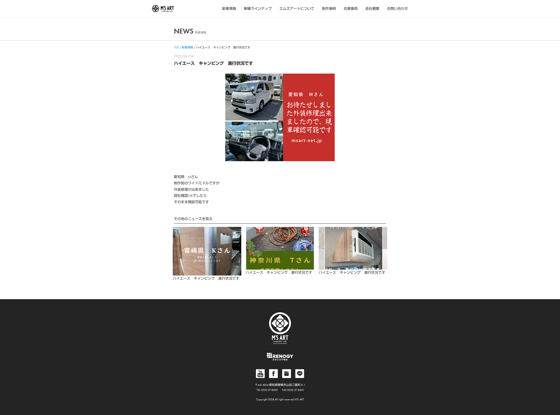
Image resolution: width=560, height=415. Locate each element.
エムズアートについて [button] (296, 8)
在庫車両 (351, 8)
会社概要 (372, 8)
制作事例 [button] (329, 8)
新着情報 (229, 8)
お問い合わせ (397, 8)
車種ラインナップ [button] (258, 8)
